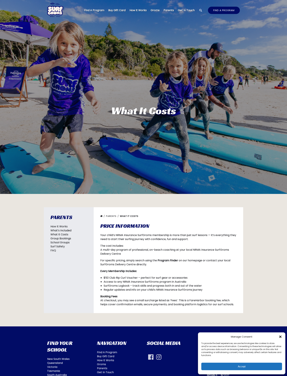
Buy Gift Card (117, 10)
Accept (241, 366)
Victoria (52, 367)
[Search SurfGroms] (201, 10)
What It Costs (59, 234)
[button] (280, 336)
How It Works (138, 10)
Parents (169, 10)
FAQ (53, 250)
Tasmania (53, 371)
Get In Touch (186, 10)
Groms (155, 10)
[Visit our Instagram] (158, 357)
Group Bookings (60, 238)
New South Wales (58, 359)
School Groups (60, 242)
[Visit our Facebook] (150, 357)
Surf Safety (57, 246)
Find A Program (94, 10)
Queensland (55, 363)
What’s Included (60, 230)
